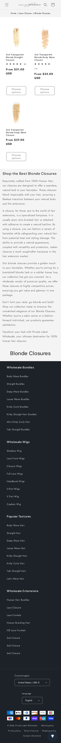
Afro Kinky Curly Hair (18, 422)
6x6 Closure (13, 653)
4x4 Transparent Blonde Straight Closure (15, 57)
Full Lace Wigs (15, 473)
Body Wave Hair (16, 525)
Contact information (32, 735)
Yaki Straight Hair (16, 571)
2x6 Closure (13, 638)
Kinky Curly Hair (16, 563)
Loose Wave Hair (16, 548)
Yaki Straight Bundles (18, 429)
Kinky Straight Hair (17, 555)
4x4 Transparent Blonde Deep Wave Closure (16, 133)
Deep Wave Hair (16, 540)
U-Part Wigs (13, 489)
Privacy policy (14, 730)
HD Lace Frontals (16, 630)
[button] (7, 4)
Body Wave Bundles (17, 376)
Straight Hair (14, 533)
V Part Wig (13, 496)
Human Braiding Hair (18, 622)
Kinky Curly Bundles (17, 406)
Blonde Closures (42, 13)
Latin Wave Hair (15, 578)
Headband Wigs (16, 481)
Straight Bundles (16, 384)
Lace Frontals (14, 615)
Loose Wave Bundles (18, 399)
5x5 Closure (13, 645)
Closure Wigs (14, 466)
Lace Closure (25, 13)
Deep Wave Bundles (18, 391)
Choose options (16, 90)
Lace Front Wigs (16, 458)
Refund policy (47, 725)
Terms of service (31, 730)
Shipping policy (49, 730)
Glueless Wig (14, 450)
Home (13, 13)
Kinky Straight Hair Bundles (22, 414)
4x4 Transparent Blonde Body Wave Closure (44, 57)
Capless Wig (14, 504)
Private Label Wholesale (26, 725)
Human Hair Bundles (18, 600)
